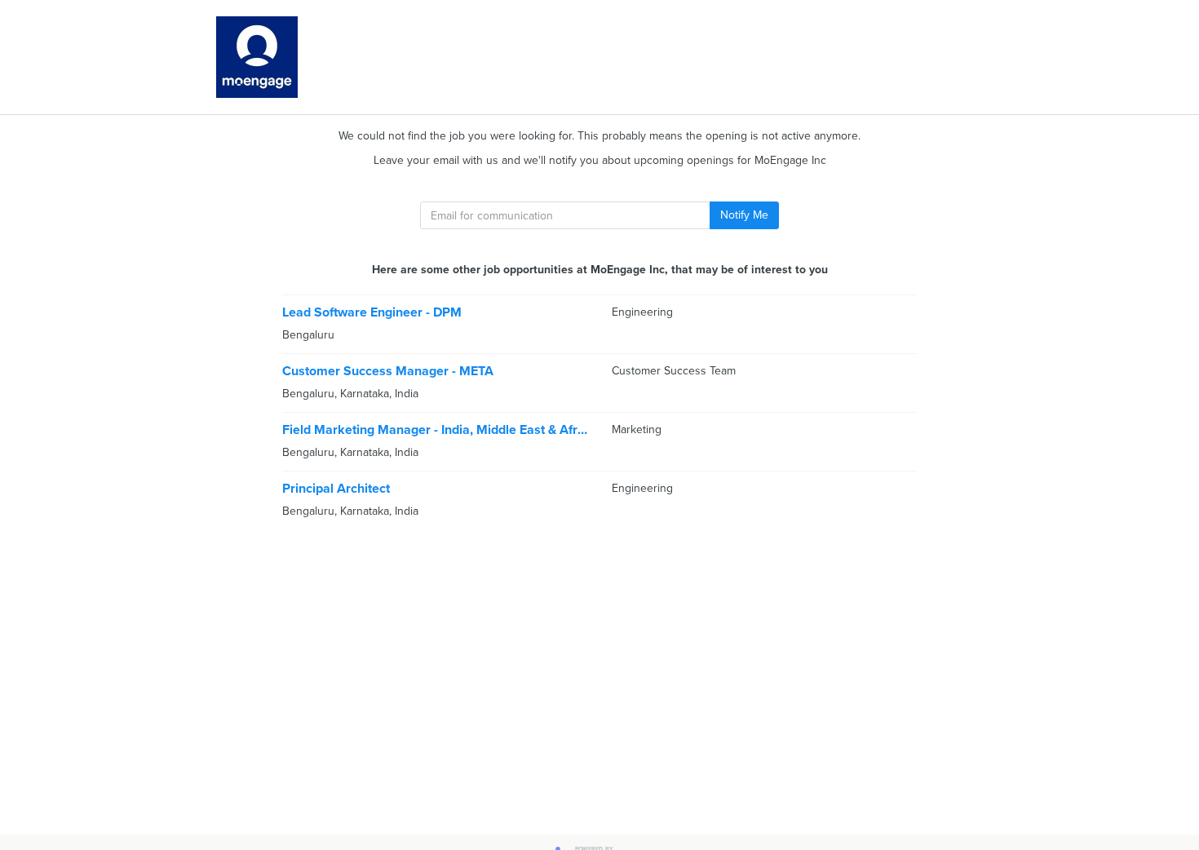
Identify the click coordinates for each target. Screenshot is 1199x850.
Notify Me (744, 215)
